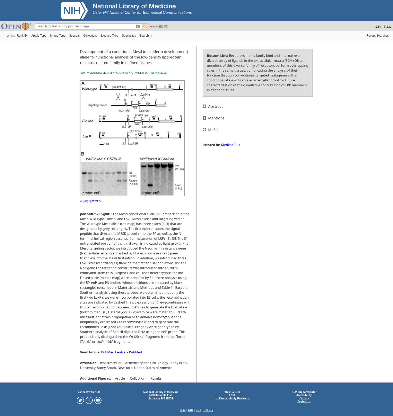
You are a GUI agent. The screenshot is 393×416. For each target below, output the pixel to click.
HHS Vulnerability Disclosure (232, 398)
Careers (304, 398)
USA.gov (208, 410)
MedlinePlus (230, 145)
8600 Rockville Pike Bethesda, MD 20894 (160, 396)
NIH (190, 410)
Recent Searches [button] (377, 35)
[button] (22, 35)
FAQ (388, 26)
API (378, 26)
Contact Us (304, 401)
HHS (198, 410)
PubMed (135, 352)
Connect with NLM (89, 392)
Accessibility (304, 395)
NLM (182, 410)
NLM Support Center (303, 392)
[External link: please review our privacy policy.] (80, 400)
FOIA (232, 395)
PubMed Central (113, 352)
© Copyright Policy (90, 201)
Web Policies (232, 392)
